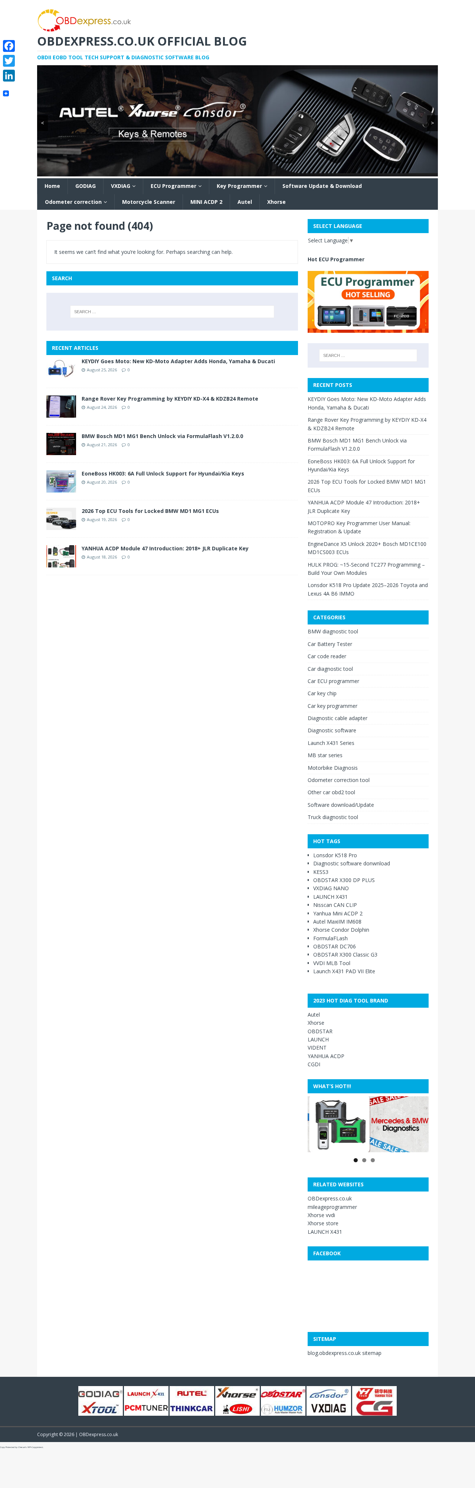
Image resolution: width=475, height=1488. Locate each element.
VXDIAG (120, 185)
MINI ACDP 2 (206, 201)
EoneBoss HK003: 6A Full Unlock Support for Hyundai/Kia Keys (163, 473)
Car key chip (322, 693)
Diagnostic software (332, 730)
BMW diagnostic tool (333, 631)
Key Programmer (239, 185)
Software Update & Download (322, 185)
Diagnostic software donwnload (351, 863)
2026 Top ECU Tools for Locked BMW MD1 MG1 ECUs (150, 510)
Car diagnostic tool (330, 668)
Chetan (21, 1447)
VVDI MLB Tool (331, 963)
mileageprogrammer (332, 1206)
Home (52, 185)
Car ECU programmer (333, 681)
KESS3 (320, 871)
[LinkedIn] (8, 75)
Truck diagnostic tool (333, 817)
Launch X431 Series (331, 742)
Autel (245, 201)
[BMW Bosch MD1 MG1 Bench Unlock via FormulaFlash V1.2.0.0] (61, 450)
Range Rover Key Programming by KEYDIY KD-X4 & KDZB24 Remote (170, 398)
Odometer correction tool (339, 779)
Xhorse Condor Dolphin (341, 929)
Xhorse (276, 201)
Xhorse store (323, 1223)
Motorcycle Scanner (148, 201)
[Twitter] (8, 60)
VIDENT (317, 1047)
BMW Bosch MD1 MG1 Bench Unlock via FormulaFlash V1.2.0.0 (162, 436)
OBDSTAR (320, 1031)
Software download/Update (341, 804)
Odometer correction (73, 201)
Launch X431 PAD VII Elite (344, 971)
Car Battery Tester (330, 643)
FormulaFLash (330, 938)
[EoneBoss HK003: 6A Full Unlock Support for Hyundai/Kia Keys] (61, 488)
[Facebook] (8, 46)
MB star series (325, 755)
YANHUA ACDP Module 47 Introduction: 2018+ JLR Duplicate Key (165, 548)
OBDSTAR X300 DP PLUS (344, 880)
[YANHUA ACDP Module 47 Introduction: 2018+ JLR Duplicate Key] (61, 563)
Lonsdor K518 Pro (335, 855)
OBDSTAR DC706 (334, 946)
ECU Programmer (173, 185)
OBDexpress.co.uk (330, 1198)
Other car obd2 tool (331, 792)
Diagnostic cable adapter (337, 718)
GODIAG (85, 185)
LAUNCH (318, 1039)
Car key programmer (332, 705)
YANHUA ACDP (326, 1056)
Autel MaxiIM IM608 (337, 921)
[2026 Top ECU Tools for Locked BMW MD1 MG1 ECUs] (61, 525)
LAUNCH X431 (330, 896)
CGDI (314, 1064)
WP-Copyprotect (35, 1447)
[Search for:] (172, 311)
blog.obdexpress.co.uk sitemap (344, 1352)
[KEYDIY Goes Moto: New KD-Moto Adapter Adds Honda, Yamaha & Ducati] (61, 376)
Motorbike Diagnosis (333, 767)
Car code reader (327, 656)
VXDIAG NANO (331, 888)
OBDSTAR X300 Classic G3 (345, 954)
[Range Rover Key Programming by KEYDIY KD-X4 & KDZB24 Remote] (61, 413)
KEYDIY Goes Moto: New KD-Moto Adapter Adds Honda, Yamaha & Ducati (178, 361)
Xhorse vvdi (321, 1215)
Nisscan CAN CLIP (335, 904)
